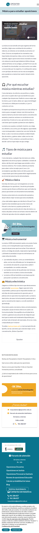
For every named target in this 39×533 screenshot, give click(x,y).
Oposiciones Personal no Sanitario (19, 474)
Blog (8, 485)
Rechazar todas (16, 530)
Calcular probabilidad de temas (18, 481)
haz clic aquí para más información (17, 519)
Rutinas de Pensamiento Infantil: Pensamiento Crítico (18, 359)
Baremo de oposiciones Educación (19, 477)
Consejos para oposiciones (11, 23)
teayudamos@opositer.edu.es (20, 410)
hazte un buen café (14, 326)
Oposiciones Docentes (15, 467)
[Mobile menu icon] (38, 4)
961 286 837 (22, 424)
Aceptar (6, 530)
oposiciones (14, 288)
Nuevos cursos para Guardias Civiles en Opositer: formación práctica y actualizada (17, 368)
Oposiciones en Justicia (15, 470)
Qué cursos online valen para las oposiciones (16, 363)
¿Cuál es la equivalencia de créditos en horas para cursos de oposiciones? (19, 375)
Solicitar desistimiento (17, 489)
